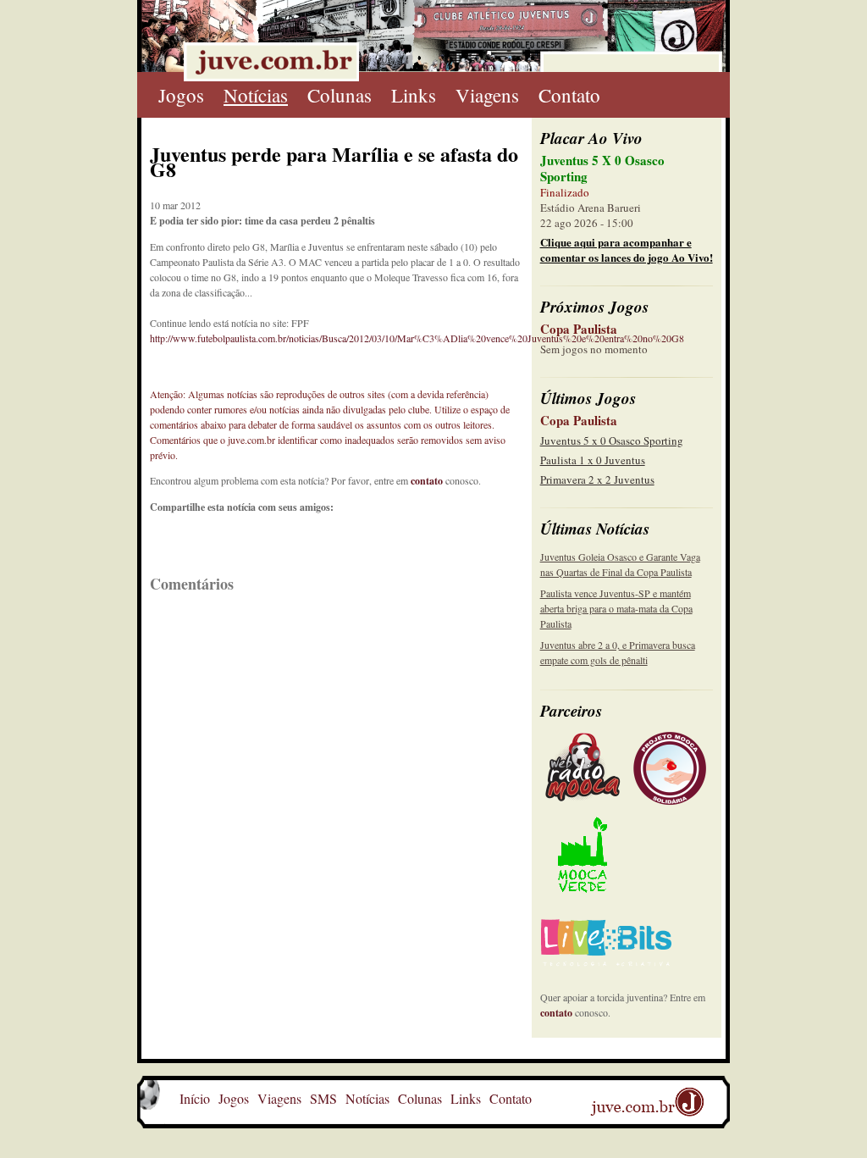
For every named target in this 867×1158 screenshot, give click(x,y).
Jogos (181, 95)
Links (413, 95)
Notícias (256, 95)
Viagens (487, 95)
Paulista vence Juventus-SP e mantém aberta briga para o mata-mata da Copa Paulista (616, 608)
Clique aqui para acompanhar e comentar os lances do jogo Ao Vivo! (626, 249)
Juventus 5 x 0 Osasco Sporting (611, 440)
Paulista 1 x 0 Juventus (592, 460)
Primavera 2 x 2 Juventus (597, 479)
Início (194, 1098)
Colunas (339, 95)
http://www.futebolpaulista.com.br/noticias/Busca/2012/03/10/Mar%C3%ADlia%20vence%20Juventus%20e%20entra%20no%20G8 (417, 338)
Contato (569, 95)
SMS (323, 1098)
